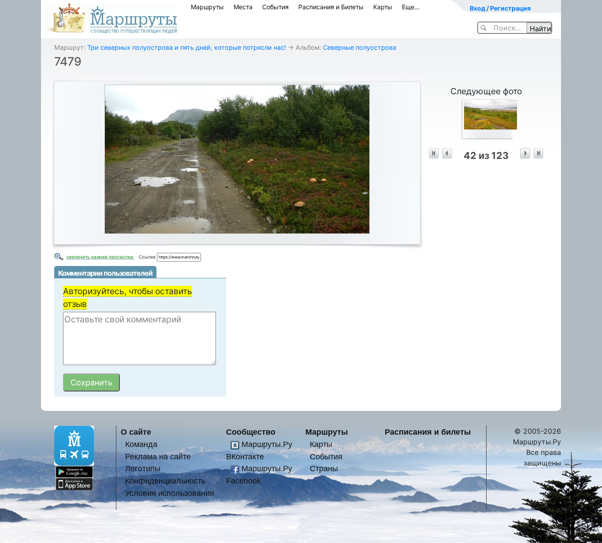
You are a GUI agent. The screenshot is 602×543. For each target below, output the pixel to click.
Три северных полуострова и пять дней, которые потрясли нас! (186, 47)
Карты (382, 7)
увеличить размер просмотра (100, 256)
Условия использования (169, 493)
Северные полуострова (359, 47)
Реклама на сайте (158, 456)
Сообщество (250, 431)
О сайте (136, 431)
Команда (141, 444)
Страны (324, 468)
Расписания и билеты (428, 431)
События (275, 7)
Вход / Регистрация (500, 8)
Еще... (411, 7)
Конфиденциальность (165, 480)
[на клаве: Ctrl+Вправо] (525, 153)
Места (243, 7)
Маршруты (207, 7)
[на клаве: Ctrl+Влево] (447, 153)
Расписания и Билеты (331, 7)
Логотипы (142, 468)
